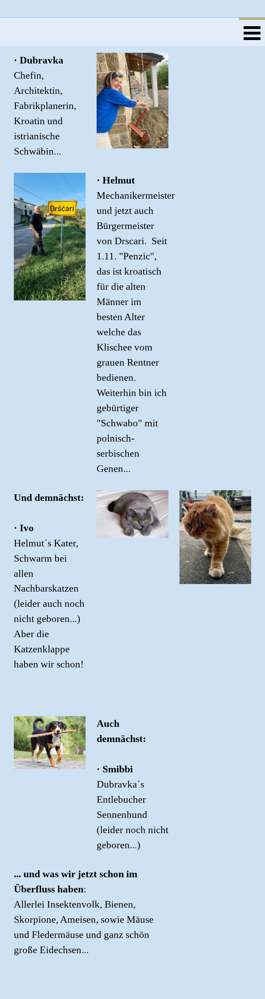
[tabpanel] (50, 106)
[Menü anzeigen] (252, 32)
